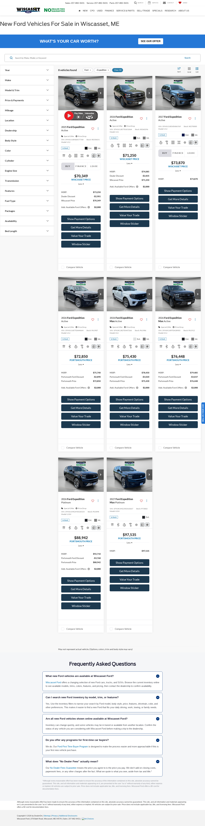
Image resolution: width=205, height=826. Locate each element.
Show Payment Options (81, 219)
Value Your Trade (81, 235)
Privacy (55, 816)
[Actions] (98, 128)
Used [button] (99, 11)
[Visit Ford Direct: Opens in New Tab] (88, 819)
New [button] (85, 11)
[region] (81, 199)
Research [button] (170, 11)
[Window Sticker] (99, 156)
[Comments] (94, 156)
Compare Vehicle (74, 267)
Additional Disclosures (68, 816)
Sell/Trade (143, 11)
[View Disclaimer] (88, 156)
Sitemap (47, 816)
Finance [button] (109, 11)
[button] (101, 93)
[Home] (79, 11)
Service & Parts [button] (125, 11)
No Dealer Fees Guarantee (63, 768)
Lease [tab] (94, 166)
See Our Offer (151, 41)
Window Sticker (81, 244)
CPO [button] (92, 11)
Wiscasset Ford (53, 682)
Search (187, 58)
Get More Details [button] (81, 227)
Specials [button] (157, 11)
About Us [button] (183, 11)
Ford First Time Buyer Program (72, 746)
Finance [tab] (80, 166)
